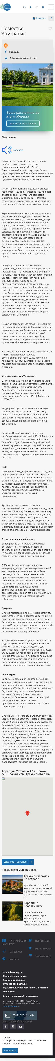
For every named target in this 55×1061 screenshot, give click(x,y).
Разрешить (10, 1050)
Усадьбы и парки (12, 972)
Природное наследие (15, 976)
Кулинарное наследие (15, 983)
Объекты (14, 959)
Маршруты (15, 951)
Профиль (14, 51)
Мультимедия (43, 948)
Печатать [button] (41, 18)
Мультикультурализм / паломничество (25, 987)
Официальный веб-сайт (23, 58)
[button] (51, 18)
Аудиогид (18, 149)
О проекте (9, 991)
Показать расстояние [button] (23, 123)
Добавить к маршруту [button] (18, 862)
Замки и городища (14, 979)
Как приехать (43, 956)
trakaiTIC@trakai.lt (11, 1006)
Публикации (42, 940)
